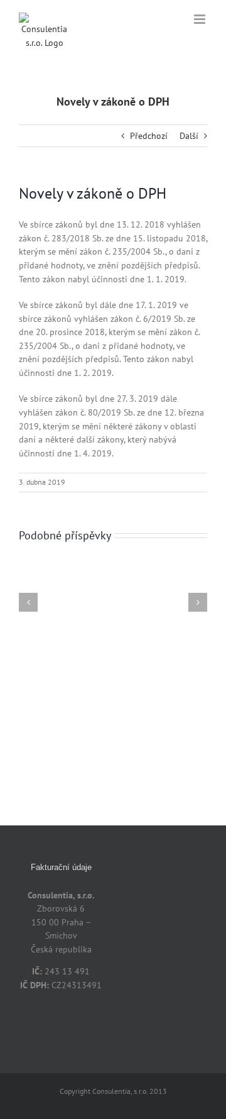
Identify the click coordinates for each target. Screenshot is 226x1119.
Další (189, 135)
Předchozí (149, 135)
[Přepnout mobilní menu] (200, 19)
